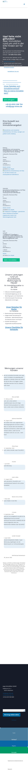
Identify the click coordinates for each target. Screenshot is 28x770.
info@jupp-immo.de (14, 106)
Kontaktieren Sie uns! (13, 71)
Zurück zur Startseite (9, 61)
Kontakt (14, 752)
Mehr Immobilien (10, 260)
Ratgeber (14, 745)
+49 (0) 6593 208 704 (14, 104)
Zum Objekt (11, 169)
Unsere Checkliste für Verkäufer (14, 328)
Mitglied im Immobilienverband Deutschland (12, 676)
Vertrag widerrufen (11, 715)
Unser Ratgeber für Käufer (14, 308)
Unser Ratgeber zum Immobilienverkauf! (12, 87)
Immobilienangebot (9, 67)
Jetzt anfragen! (9, 100)
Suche (14, 733)
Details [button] (5, 167)
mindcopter (14, 720)
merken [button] (9, 167)
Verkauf (14, 739)
